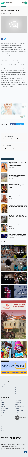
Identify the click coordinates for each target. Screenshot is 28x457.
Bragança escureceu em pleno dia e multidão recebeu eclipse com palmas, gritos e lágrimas (17, 164)
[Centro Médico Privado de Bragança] (14, 111)
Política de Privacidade (21, 444)
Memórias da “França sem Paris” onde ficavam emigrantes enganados (18, 216)
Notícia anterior (9, 136)
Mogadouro (17, 385)
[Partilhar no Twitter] (5, 39)
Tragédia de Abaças (9, 148)
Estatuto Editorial (11, 444)
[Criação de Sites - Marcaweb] (25, 452)
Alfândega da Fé (4, 384)
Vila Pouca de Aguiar (19, 410)
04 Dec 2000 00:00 (7, 13)
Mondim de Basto (4, 408)
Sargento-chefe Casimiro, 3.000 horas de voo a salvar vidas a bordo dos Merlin (17, 186)
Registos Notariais (4, 430)
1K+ (13, 124)
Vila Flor (16, 389)
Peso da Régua (18, 400)
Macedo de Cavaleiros (5, 391)
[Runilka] (14, 349)
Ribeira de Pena (18, 402)
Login (12, 446)
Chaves (2, 404)
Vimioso (16, 391)
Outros (2, 426)
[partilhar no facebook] (2, 39)
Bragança (3, 6)
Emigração (3, 420)
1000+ (20, 124)
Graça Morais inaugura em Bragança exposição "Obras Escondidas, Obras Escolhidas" (18, 207)
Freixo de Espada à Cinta (6, 389)
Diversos (2, 424)
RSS (16, 446)
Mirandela (17, 383)
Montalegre (3, 410)
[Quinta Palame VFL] (13, 319)
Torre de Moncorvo (19, 387)
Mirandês (3, 422)
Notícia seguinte (7, 145)
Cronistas (3, 428)
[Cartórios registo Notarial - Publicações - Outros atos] (14, 367)
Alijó (2, 400)
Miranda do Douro (4, 393)
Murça (2, 412)
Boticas (2, 402)
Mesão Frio (3, 406)
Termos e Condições (6, 446)
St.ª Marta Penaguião (19, 406)
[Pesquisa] (23, 2)
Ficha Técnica (4, 444)
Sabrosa (16, 404)
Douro (2, 419)
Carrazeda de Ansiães (5, 388)
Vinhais (16, 393)
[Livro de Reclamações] (21, 417)
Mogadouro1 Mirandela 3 (10, 139)
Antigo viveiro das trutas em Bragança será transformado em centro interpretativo (17, 175)
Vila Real (16, 412)
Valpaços (17, 408)
